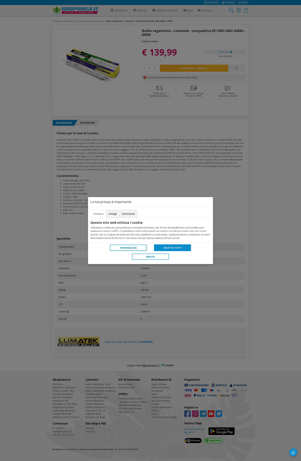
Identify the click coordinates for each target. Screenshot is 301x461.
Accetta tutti (173, 247)
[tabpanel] (150, 230)
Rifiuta (150, 256)
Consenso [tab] (98, 213)
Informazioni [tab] (128, 213)
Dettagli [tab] (113, 213)
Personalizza (128, 247)
